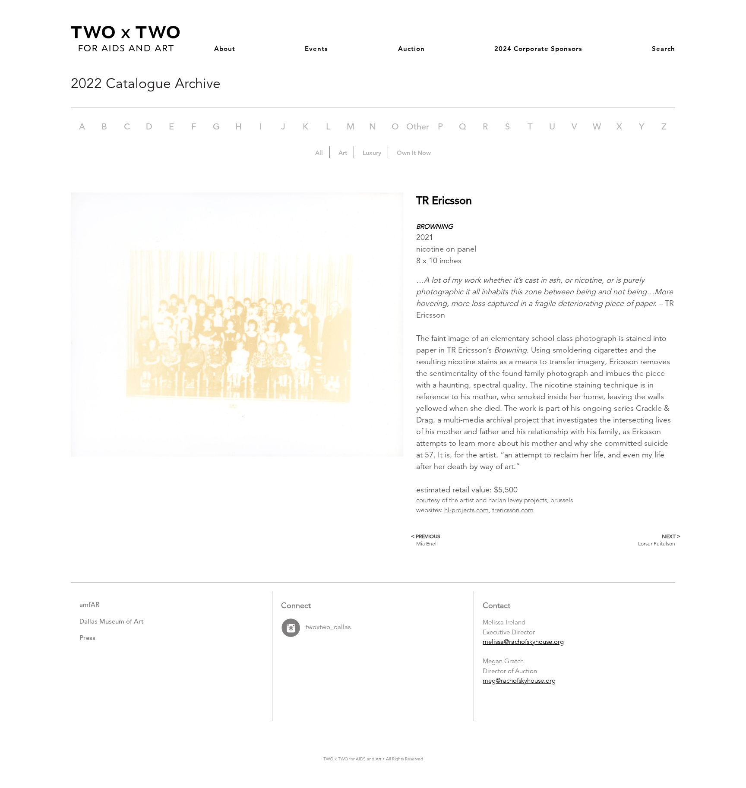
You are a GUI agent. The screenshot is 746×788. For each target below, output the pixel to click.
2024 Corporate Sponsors (538, 48)
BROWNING (434, 226)
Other (417, 126)
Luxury (372, 153)
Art (342, 153)
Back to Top (712, 742)
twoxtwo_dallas (328, 627)
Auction (411, 48)
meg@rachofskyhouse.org (519, 680)
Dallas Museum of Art (111, 621)
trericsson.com (513, 510)
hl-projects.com (466, 510)
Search (663, 48)
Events (316, 48)
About (224, 48)
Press (87, 638)
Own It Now (414, 153)
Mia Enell (428, 540)
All (319, 153)
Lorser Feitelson (656, 540)
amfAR (89, 604)
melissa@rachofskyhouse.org (523, 641)
